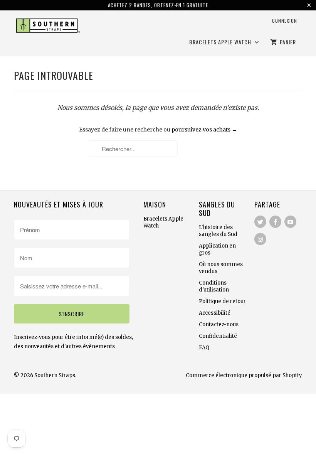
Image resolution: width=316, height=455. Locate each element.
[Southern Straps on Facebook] (275, 222)
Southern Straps (54, 375)
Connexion (284, 20)
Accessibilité (214, 313)
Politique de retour (222, 301)
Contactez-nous (219, 324)
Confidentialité (218, 336)
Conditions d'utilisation (214, 286)
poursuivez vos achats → (204, 129)
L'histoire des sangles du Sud (218, 231)
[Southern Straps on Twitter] (260, 222)
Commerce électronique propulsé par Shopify (244, 375)
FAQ (204, 347)
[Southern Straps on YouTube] (290, 222)
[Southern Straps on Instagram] (260, 239)
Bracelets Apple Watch (221, 42)
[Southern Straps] (47, 26)
